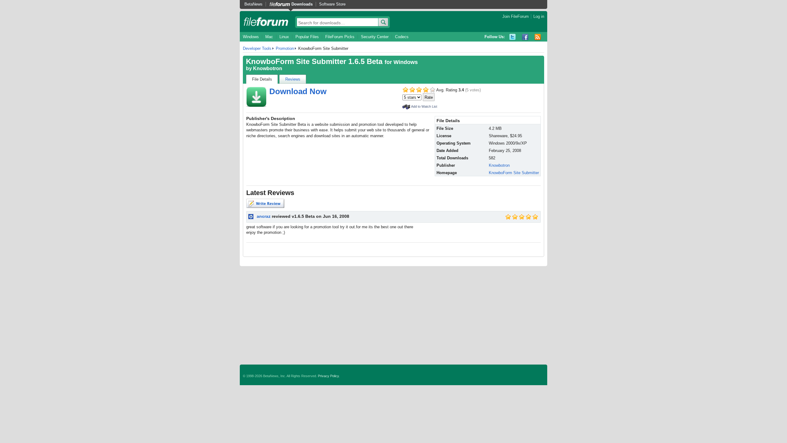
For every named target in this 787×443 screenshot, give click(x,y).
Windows (251, 36)
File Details (262, 79)
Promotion (285, 48)
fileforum (266, 21)
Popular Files (307, 36)
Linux (284, 36)
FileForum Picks (339, 36)
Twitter (512, 37)
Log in (538, 16)
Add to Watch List (424, 106)
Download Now (297, 91)
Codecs (402, 36)
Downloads (302, 4)
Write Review (265, 203)
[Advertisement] (393, 315)
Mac (269, 36)
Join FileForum (515, 16)
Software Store (332, 4)
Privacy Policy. (329, 376)
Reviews (292, 79)
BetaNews (253, 4)
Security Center (375, 36)
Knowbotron (267, 68)
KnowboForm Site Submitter (514, 172)
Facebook (525, 37)
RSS (538, 37)
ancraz (264, 216)
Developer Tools (257, 48)
